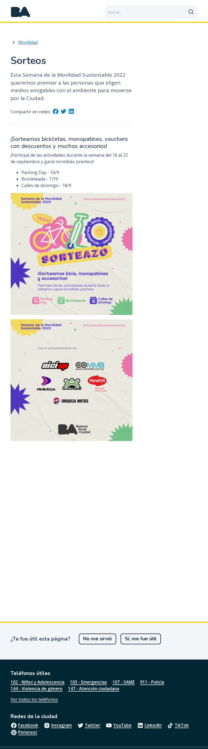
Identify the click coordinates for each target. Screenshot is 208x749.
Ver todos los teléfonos (34, 699)
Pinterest (27, 732)
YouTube (122, 725)
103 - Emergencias (88, 682)
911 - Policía (152, 682)
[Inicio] (20, 12)
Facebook (28, 725)
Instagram (61, 725)
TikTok (182, 725)
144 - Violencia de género (37, 689)
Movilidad (28, 42)
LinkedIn (153, 725)
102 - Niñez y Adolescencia (37, 682)
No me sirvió (97, 638)
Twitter (92, 725)
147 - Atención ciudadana (93, 689)
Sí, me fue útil (141, 638)
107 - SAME (123, 682)
